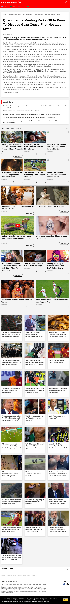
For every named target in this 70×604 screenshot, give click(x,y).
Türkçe (39, 6)
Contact (58, 569)
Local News (35, 575)
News (28, 575)
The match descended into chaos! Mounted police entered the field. (29, 117)
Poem (3, 575)
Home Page (66, 569)
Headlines (9, 575)
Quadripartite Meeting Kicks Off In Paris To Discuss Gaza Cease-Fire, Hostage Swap (31, 14)
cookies (35, 598)
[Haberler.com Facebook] (64, 585)
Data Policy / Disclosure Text (12, 601)
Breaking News (22, 575)
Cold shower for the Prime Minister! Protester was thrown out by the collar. (31, 114)
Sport (14, 575)
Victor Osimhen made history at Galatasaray (22, 110)
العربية (13, 6)
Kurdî (30, 6)
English (5, 6)
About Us (51, 569)
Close (65, 600)
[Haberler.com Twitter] (67, 585)
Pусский (22, 6)
